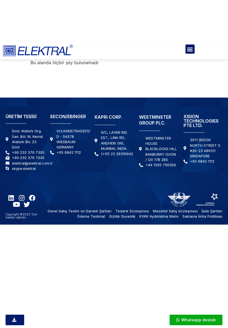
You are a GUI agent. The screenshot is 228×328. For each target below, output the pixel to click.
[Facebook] (32, 198)
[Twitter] (27, 204)
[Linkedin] (11, 198)
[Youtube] (16, 204)
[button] (190, 49)
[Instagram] (21, 198)
